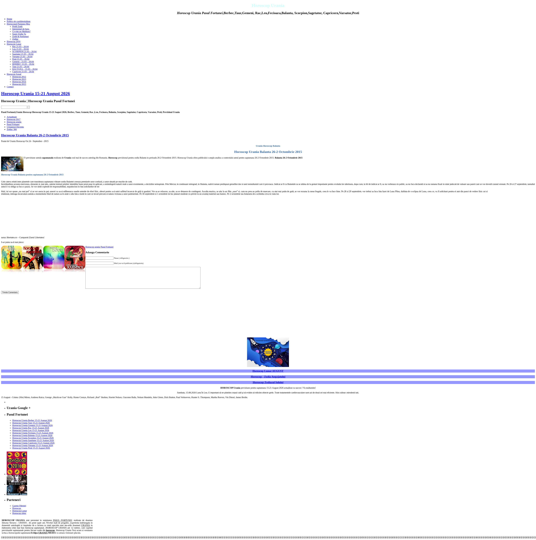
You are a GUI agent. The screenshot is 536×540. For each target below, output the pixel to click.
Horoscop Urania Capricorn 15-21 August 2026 (33, 443)
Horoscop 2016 (13, 41)
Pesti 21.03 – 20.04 (20, 59)
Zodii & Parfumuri (20, 36)
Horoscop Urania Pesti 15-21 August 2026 (31, 448)
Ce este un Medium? (21, 31)
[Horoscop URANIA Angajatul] (32, 273)
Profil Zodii (17, 26)
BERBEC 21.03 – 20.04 (23, 64)
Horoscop (16, 508)
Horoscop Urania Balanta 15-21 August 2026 (32, 435)
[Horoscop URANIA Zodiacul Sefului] (11, 273)
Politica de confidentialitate (18, 21)
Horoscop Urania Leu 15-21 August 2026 (30, 430)
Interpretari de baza (20, 29)
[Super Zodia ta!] (17, 484)
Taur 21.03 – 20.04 (20, 66)
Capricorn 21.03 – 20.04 (23, 71)
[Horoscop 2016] (17, 474)
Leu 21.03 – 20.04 (20, 49)
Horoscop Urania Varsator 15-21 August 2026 (32, 445)
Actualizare (12, 117)
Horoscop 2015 (19, 84)
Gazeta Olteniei (19, 506)
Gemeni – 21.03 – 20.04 (23, 61)
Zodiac (15, 39)
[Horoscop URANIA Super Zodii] (53, 273)
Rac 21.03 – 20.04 (20, 46)
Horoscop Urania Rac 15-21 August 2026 (30, 428)
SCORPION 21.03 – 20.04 (24, 51)
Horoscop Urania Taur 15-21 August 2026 (31, 423)
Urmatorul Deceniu (15, 127)
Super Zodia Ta (19, 34)
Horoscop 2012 (19, 76)
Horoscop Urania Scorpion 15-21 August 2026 (33, 438)
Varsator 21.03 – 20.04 (22, 56)
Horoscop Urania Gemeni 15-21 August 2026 (32, 425)
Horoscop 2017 (13, 119)
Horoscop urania (14, 122)
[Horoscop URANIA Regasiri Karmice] (74, 273)
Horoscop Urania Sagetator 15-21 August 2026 (33, 440)
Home (9, 19)
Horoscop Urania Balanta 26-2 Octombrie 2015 (35, 135)
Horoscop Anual (14, 74)
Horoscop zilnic (19, 513)
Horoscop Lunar (14, 44)
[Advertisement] (511, 209)
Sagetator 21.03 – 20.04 (22, 54)
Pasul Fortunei (13, 124)
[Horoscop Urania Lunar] (17, 494)
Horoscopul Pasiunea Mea (18, 24)
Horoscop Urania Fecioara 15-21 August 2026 (32, 433)
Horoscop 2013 (19, 79)
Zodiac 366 (12, 129)
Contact (10, 87)
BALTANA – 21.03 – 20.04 (24, 69)
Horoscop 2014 (19, 82)
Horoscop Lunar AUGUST (268, 370)
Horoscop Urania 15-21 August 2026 (35, 93)
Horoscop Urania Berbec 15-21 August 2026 (32, 420)
